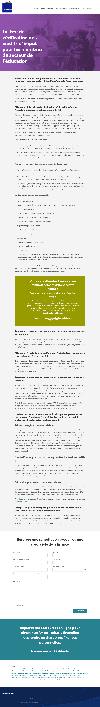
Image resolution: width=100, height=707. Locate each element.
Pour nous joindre (74, 8)
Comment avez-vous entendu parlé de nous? (26, 574)
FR (95, 8)
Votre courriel (56, 559)
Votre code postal (18, 566)
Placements (63, 8)
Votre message (17, 581)
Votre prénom (17, 552)
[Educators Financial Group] (7, 7)
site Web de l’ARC (22, 502)
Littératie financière (47, 8)
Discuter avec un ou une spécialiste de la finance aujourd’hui (52, 319)
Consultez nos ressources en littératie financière (50, 651)
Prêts (56, 8)
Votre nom (55, 552)
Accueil (36, 8)
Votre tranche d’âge (58, 566)
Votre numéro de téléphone (21, 559)
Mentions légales (8, 693)
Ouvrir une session (87, 8)
